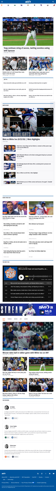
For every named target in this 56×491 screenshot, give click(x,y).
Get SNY (34, 477)
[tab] (4, 319)
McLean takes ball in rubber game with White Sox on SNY (15, 83)
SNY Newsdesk (11, 354)
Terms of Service (15, 482)
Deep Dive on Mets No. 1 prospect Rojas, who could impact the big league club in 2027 (40, 217)
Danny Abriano (6, 229)
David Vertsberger (7, 238)
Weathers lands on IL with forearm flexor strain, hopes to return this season (13, 73)
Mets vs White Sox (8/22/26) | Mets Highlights (21, 139)
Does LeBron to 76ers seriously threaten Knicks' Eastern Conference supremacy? (14, 233)
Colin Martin (11, 396)
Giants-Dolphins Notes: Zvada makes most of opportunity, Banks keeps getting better (39, 73)
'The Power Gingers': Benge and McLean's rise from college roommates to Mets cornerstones (40, 233)
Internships (10, 479)
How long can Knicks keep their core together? (38, 83)
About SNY (4, 477)
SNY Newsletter (26, 477)
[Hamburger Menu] (2, 2)
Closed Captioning (41, 482)
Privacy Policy (5, 482)
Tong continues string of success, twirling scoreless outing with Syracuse (27, 49)
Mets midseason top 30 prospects (36, 224)
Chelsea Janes (5, 219)
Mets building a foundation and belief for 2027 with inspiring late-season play (14, 224)
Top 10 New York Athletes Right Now (37, 251)
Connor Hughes (38, 75)
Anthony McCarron (32, 238)
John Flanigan (12, 52)
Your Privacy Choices (26, 482)
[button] (5, 110)
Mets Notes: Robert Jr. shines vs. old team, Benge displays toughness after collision (14, 394)
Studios (41, 477)
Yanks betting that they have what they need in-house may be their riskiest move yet (14, 251)
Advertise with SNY (14, 477)
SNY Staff (30, 256)
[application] (28, 122)
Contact (47, 477)
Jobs (4, 479)
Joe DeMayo (31, 219)
